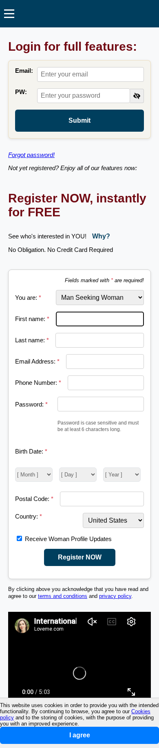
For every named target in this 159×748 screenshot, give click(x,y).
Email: (24, 70)
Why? (101, 236)
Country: (28, 516)
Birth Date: (31, 451)
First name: (32, 318)
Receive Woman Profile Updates (68, 538)
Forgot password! (31, 154)
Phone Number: (38, 382)
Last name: (32, 340)
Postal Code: (34, 498)
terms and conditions (62, 596)
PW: (21, 91)
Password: (31, 404)
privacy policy (115, 596)
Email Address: (37, 361)
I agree (79, 735)
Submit (79, 120)
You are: (28, 297)
